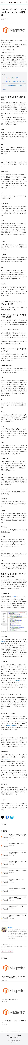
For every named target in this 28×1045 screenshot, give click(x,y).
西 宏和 (10, 927)
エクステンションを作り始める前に (11, 77)
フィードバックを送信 (7, 951)
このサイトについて (11, 1035)
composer (7, 759)
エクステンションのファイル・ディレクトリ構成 (14, 81)
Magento (4, 824)
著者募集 (19, 1035)
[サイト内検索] (26, 2)
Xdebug (3, 641)
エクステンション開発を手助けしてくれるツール (14, 85)
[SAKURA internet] (3, 2)
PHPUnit (17, 680)
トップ (2, 1030)
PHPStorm (15, 597)
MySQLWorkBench (11, 725)
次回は (4, 89)
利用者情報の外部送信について (14, 1037)
